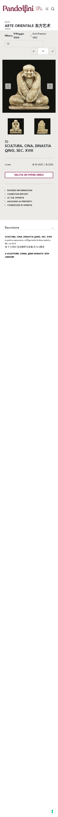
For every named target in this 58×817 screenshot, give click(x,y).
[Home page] (22, 9)
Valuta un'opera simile (29, 175)
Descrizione (12, 227)
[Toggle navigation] (47, 9)
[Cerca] (53, 9)
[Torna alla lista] (24, 43)
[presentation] (8, 86)
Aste (7, 22)
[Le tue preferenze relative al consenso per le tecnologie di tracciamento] (52, 811)
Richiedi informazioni (19, 190)
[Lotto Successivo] (52, 51)
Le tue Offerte (15, 198)
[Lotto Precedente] (34, 51)
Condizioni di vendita (19, 205)
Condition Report (17, 194)
